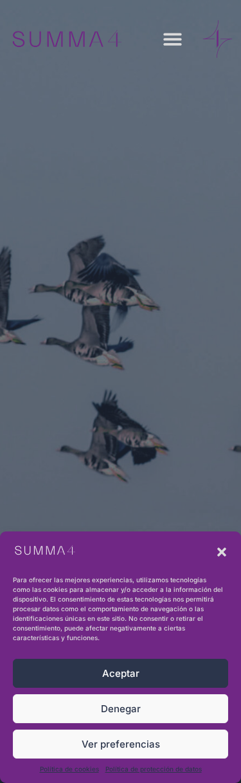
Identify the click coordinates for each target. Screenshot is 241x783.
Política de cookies (69, 769)
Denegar (121, 709)
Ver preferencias (121, 744)
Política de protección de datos (153, 769)
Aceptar (120, 673)
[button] (221, 552)
